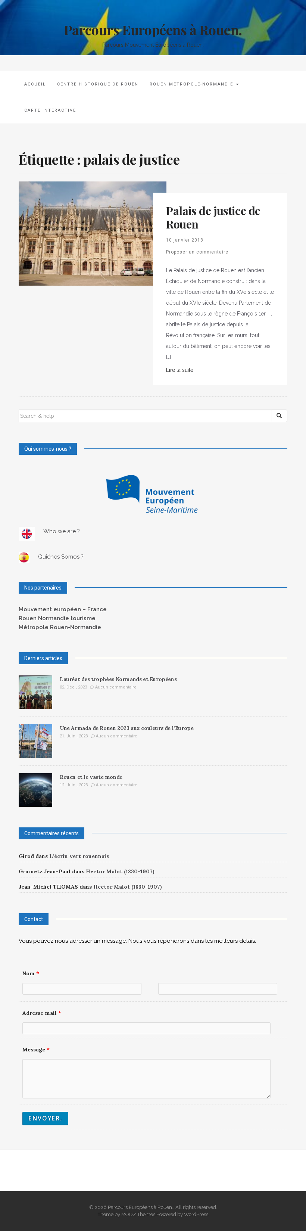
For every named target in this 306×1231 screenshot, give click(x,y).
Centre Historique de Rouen (97, 84)
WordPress (196, 1214)
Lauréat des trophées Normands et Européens (118, 679)
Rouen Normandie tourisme (57, 618)
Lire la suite (179, 370)
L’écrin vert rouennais (79, 856)
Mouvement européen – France (63, 609)
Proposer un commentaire (197, 252)
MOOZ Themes (138, 1214)
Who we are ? (61, 531)
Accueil (35, 84)
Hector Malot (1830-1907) (120, 871)
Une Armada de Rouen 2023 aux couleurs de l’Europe (126, 728)
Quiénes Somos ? (61, 556)
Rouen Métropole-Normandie (192, 84)
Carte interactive (50, 110)
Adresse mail (41, 1013)
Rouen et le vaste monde (91, 777)
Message (36, 1049)
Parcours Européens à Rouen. (153, 29)
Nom (30, 973)
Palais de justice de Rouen (213, 217)
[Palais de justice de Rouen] (92, 233)
